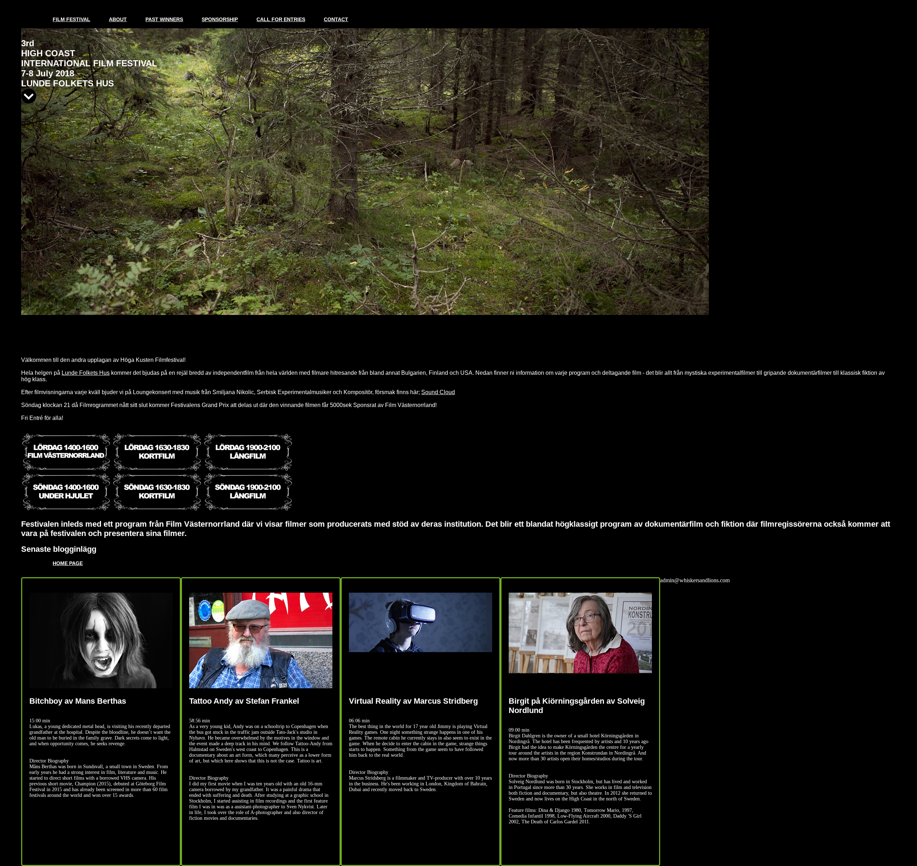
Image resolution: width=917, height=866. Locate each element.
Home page (68, 563)
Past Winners (164, 19)
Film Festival (71, 19)
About (118, 19)
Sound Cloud (438, 392)
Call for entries (280, 19)
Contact (336, 19)
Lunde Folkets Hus (86, 373)
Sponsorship (220, 19)
